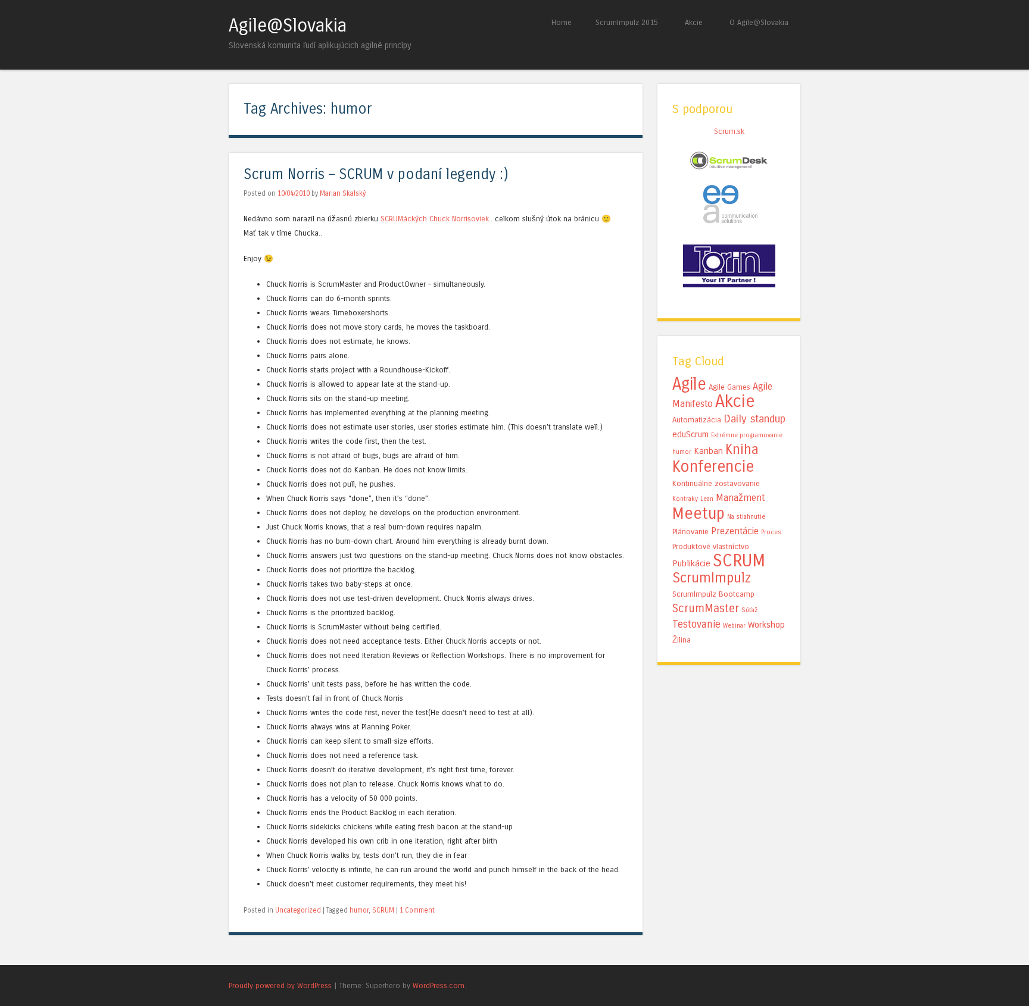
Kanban (708, 451)
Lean (706, 499)
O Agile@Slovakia (758, 22)
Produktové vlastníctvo (710, 546)
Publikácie (691, 563)
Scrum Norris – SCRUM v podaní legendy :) (376, 174)
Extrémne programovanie (746, 435)
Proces (771, 532)
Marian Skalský (343, 193)
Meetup (698, 513)
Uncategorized (298, 910)
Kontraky (685, 499)
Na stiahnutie (746, 517)
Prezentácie (735, 531)
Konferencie (713, 466)
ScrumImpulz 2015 (626, 22)
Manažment (740, 497)
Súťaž (749, 610)
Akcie (694, 22)
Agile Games (729, 387)
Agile (689, 384)
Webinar (734, 625)
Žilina (681, 640)
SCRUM (383, 910)
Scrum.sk (729, 131)
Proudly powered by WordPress (280, 985)
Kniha (742, 449)
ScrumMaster (705, 608)
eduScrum (690, 434)
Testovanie (696, 624)
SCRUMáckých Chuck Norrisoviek (435, 218)
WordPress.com (438, 985)
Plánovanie (690, 532)
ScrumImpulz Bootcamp (713, 594)
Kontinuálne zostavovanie (716, 483)
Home (561, 22)
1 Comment (417, 910)
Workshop (766, 624)
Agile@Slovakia (288, 25)
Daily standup (754, 418)
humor (359, 910)
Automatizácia (696, 420)
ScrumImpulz (711, 578)
